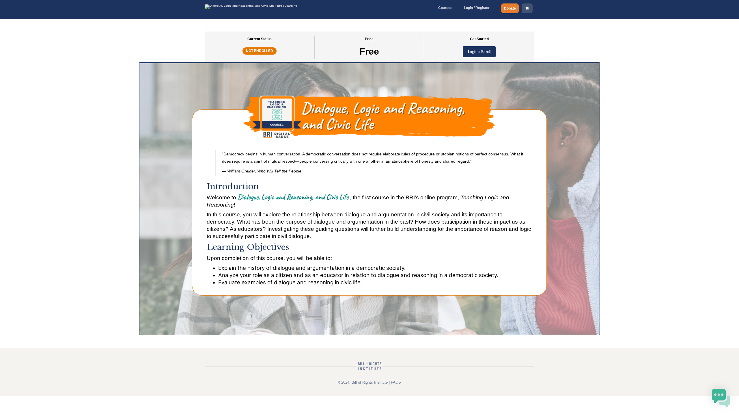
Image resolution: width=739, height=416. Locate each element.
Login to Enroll (479, 52)
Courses (445, 8)
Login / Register (477, 8)
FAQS (396, 382)
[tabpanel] (369, 198)
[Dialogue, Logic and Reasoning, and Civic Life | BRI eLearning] (251, 5)
